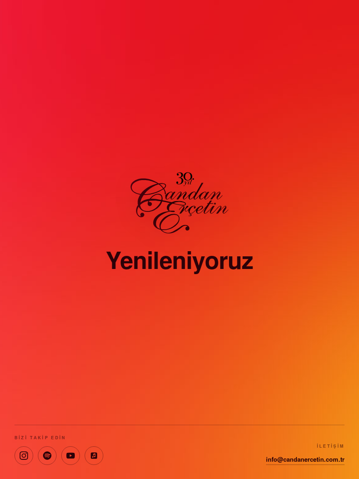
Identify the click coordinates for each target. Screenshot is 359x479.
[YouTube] (70, 455)
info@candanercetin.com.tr (305, 459)
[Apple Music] (94, 455)
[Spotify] (47, 455)
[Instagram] (23, 455)
